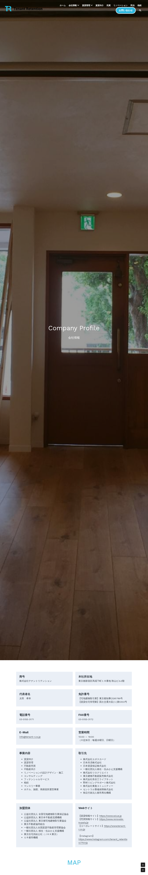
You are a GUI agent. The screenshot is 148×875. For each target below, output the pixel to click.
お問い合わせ (126, 10)
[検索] (140, 10)
